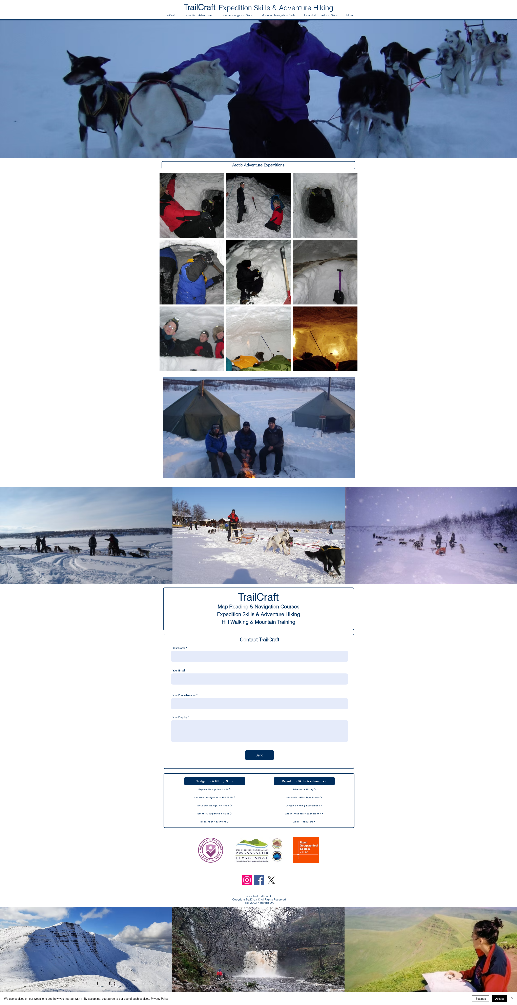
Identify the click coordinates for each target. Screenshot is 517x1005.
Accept (499, 999)
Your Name (179, 648)
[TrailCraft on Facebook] (259, 880)
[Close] (512, 998)
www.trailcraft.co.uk (259, 896)
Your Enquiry (180, 717)
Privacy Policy (159, 999)
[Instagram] (247, 880)
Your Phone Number (184, 695)
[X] (271, 880)
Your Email (179, 670)
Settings (481, 999)
